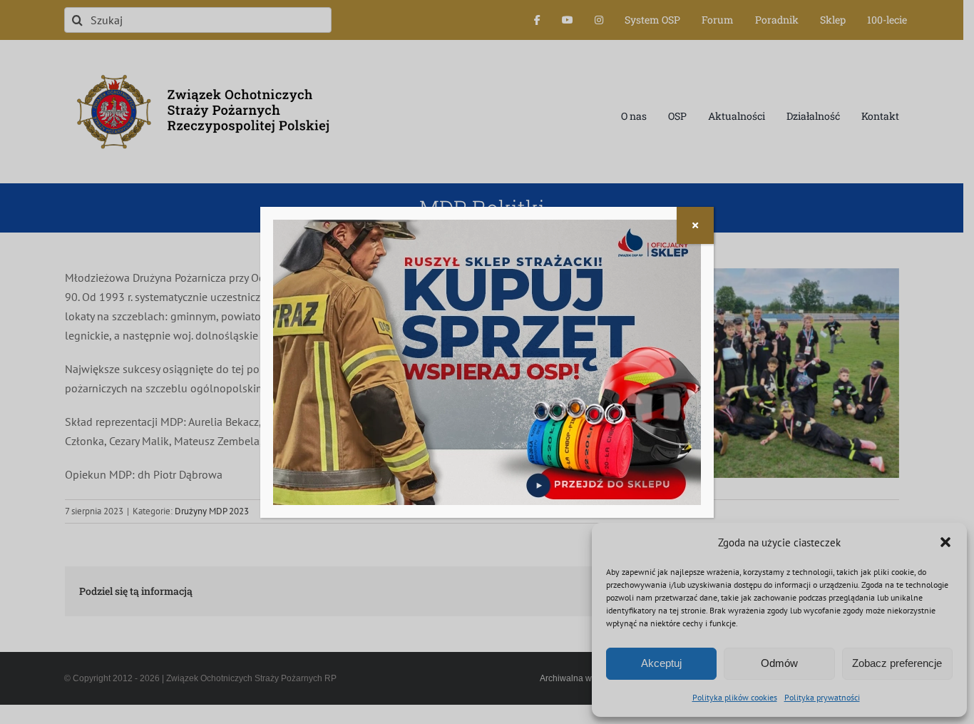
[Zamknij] (695, 225)
